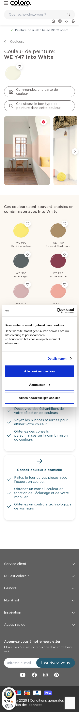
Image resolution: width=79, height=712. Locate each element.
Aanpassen (37, 384)
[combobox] (39, 14)
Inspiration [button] (12, 612)
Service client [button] (15, 564)
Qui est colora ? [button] (16, 576)
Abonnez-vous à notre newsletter (32, 642)
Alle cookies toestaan (39, 371)
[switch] (9, 706)
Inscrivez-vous (55, 662)
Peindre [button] (10, 588)
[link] (20, 3)
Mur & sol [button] (11, 600)
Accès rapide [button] (14, 625)
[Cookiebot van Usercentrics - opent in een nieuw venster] (56, 310)
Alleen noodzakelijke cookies (39, 398)
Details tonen (57, 358)
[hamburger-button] (6, 3)
